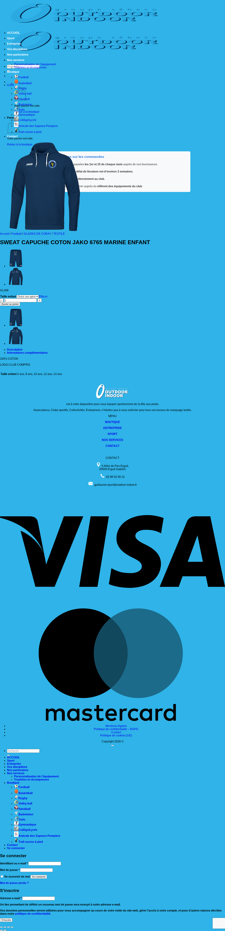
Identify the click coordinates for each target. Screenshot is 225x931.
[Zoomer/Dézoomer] (1, 927)
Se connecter (39, 876)
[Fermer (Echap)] (12, 927)
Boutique (13, 71)
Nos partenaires (17, 54)
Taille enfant (8, 296)
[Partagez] (8, 927)
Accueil (4, 233)
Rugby (22, 798)
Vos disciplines (17, 49)
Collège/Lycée (27, 119)
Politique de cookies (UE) (116, 735)
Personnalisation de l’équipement (35, 64)
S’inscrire (6, 920)
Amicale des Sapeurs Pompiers (38, 125)
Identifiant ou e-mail (14, 863)
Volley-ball (25, 803)
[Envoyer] (8, 755)
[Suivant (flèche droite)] (5, 930)
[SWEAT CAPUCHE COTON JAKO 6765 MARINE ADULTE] (16, 284)
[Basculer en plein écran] (5, 927)
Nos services (15, 60)
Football (23, 77)
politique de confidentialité (32, 913)
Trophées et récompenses (30, 67)
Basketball (25, 83)
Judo (21, 109)
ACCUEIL (13, 32)
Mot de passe (10, 869)
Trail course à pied (29, 131)
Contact (12, 136)
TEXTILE (59, 233)
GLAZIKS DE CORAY (37, 233)
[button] (10, 85)
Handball (24, 808)
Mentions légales (116, 725)
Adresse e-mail (11, 898)
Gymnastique (26, 114)
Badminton (25, 104)
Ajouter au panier (10, 304)
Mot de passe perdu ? (14, 882)
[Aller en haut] (112, 745)
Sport (10, 38)
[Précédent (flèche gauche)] (1, 930)
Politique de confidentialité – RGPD (116, 729)
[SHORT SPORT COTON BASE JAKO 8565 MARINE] (16, 266)
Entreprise (14, 43)
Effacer (43, 296)
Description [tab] (14, 349)
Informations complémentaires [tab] (27, 352)
